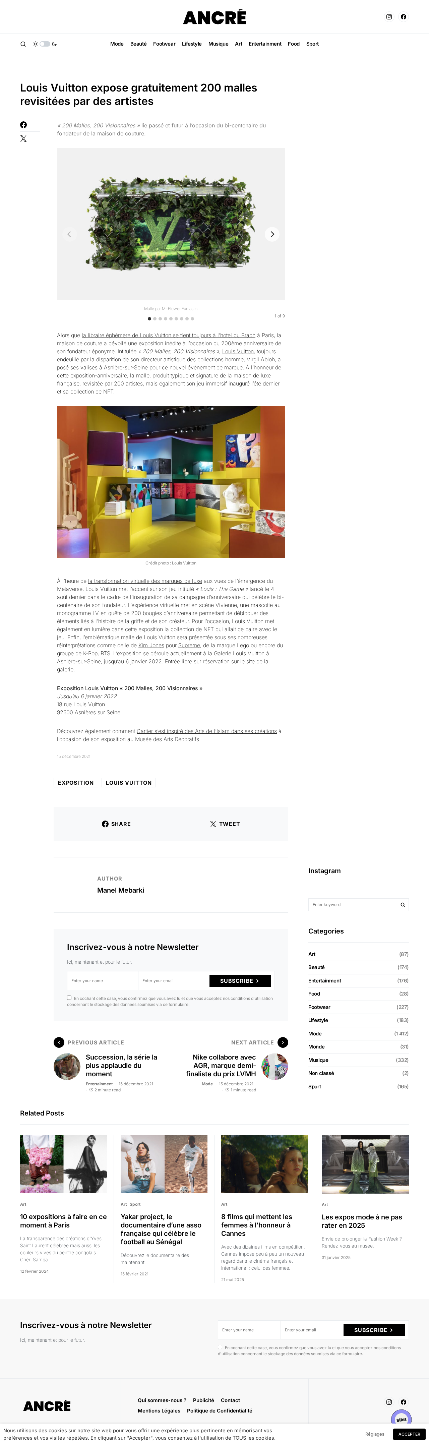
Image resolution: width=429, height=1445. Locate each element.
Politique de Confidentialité (219, 1410)
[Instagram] (389, 16)
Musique (318, 1060)
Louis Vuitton (238, 351)
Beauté (316, 967)
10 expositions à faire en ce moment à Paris (63, 1221)
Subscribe (236, 980)
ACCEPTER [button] (409, 1434)
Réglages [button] (374, 1434)
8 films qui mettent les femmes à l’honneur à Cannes (256, 1225)
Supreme (189, 645)
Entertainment (99, 1083)
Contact (230, 1400)
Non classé (321, 1073)
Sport (314, 1086)
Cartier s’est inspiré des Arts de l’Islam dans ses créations (207, 731)
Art (311, 954)
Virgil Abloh (261, 359)
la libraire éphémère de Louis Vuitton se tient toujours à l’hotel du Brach (168, 335)
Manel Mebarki (120, 890)
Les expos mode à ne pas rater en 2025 (362, 1221)
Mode (207, 1083)
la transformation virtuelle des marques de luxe (145, 581)
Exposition (76, 782)
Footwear (319, 1007)
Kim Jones (151, 645)
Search (403, 905)
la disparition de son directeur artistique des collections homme (167, 359)
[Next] (272, 234)
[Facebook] (403, 16)
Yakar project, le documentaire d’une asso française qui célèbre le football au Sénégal (161, 1229)
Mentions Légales (159, 1410)
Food (314, 993)
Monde (316, 1046)
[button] (23, 44)
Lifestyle (318, 1020)
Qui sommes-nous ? (162, 1400)
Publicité (203, 1400)
